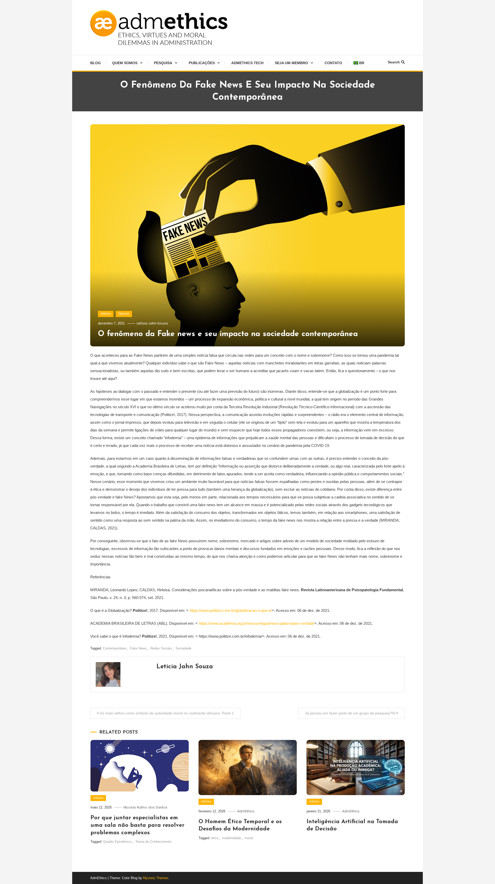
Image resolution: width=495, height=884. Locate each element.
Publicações (202, 63)
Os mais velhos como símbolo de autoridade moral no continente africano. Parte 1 (167, 713)
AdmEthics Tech (247, 63)
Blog (95, 63)
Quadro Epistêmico (117, 842)
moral (249, 838)
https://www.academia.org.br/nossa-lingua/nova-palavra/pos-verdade (256, 623)
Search (394, 62)
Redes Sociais (161, 648)
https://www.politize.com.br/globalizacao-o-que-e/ (230, 610)
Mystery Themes (155, 878)
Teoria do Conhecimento (153, 842)
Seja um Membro (291, 63)
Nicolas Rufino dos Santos (145, 807)
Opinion (123, 313)
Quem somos (124, 63)
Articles (106, 313)
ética (214, 838)
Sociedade (183, 648)
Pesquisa (163, 63)
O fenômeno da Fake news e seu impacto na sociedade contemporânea (228, 334)
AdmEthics (245, 811)
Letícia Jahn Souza (152, 323)
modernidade (231, 838)
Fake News (138, 648)
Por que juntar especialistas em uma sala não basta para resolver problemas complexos (137, 825)
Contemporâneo (114, 648)
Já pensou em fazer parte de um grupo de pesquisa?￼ (350, 713)
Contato (333, 63)
